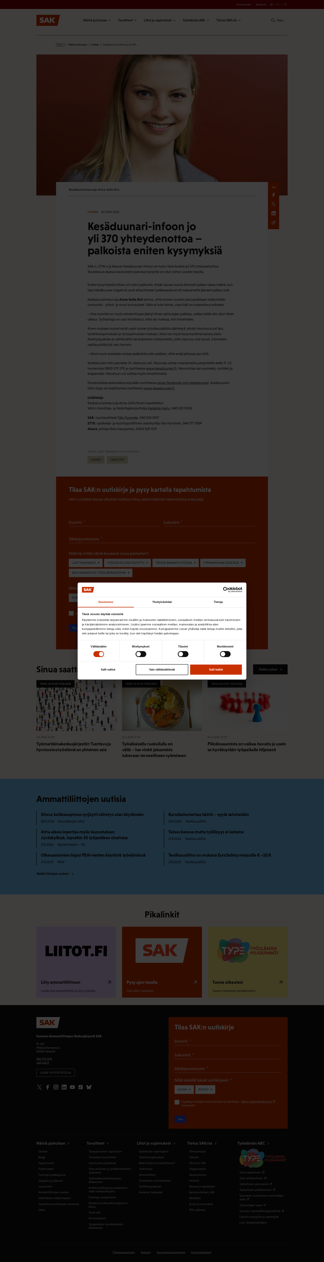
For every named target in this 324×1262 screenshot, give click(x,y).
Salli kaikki (216, 669)
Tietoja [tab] (218, 601)
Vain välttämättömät (162, 669)
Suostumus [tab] (105, 601)
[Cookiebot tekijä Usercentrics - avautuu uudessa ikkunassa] (225, 590)
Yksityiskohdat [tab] (162, 601)
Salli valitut (108, 669)
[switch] (141, 654)
